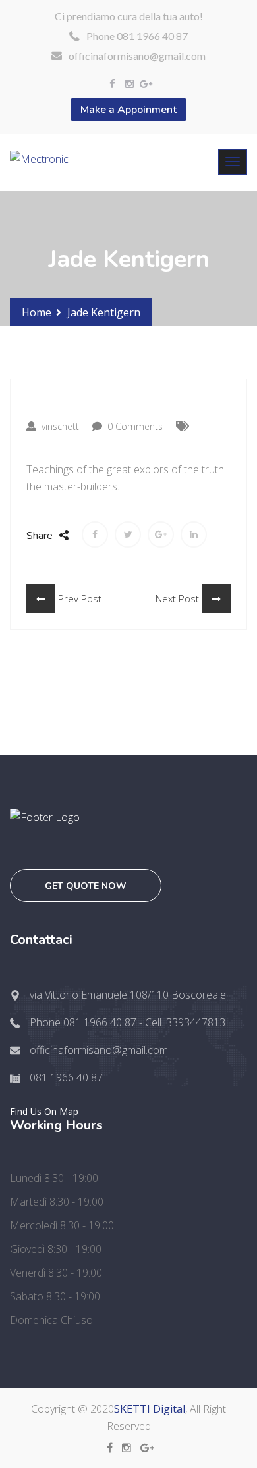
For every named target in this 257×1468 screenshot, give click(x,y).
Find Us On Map (44, 1111)
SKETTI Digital (149, 1409)
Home (36, 312)
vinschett (59, 426)
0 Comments (134, 426)
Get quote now (86, 886)
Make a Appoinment (128, 110)
